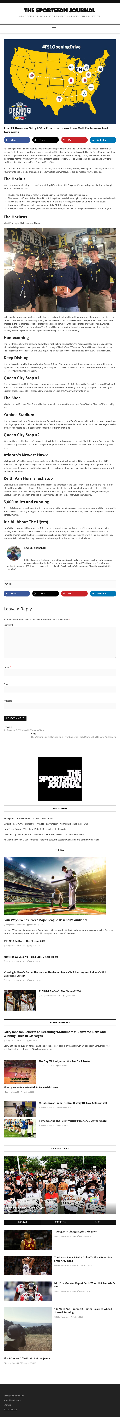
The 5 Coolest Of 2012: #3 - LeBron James (27, 1358)
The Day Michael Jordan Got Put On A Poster (64, 1061)
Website (8, 700)
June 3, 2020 (35, 1211)
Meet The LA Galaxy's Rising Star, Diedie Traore (31, 956)
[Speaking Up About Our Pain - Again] (60, 1185)
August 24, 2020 (35, 961)
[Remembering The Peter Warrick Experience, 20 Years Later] (20, 1128)
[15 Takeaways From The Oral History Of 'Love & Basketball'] (20, 1109)
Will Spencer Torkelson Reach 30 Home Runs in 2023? (29, 818)
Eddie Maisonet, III (47, 1066)
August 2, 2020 (69, 996)
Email (7, 684)
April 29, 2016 (77, 1317)
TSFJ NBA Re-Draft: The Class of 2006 (60, 991)
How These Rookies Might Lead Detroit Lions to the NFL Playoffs (35, 829)
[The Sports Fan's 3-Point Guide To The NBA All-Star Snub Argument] (28, 1257)
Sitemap (7, 1404)
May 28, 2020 (34, 1040)
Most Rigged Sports (12, 1400)
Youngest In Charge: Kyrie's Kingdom (75, 1231)
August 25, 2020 (35, 945)
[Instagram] (10, 584)
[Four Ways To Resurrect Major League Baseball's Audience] (60, 886)
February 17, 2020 (64, 1107)
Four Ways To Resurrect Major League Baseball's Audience (46, 920)
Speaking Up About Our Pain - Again (25, 1207)
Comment (9, 624)
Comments (60, 1222)
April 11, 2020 (63, 1066)
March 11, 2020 (28, 1092)
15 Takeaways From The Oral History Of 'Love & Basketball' (73, 1103)
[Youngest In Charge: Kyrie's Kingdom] (28, 1231)
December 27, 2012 (29, 1363)
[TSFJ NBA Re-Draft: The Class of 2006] (20, 1000)
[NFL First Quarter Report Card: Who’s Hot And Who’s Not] (28, 1283)
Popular (22, 1222)
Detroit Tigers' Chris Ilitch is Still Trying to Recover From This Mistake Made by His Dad (46, 823)
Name (7, 667)
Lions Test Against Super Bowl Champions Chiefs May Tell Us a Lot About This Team (44, 834)
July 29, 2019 (62, 1125)
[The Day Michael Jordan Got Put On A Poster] (20, 1072)
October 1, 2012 (85, 1291)
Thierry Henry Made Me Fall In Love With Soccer (31, 1087)
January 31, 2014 (85, 1265)
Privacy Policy (10, 1409)
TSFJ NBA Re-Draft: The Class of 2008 (24, 941)
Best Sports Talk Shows (14, 1395)
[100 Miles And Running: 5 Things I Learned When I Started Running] (28, 1309)
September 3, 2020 (36, 925)
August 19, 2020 (35, 980)
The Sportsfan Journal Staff (15, 925)
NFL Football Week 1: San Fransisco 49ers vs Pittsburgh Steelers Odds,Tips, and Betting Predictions (51, 839)
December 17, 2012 (86, 1236)
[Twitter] (6, 584)
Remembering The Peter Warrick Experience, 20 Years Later (73, 1121)
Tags (97, 1222)
